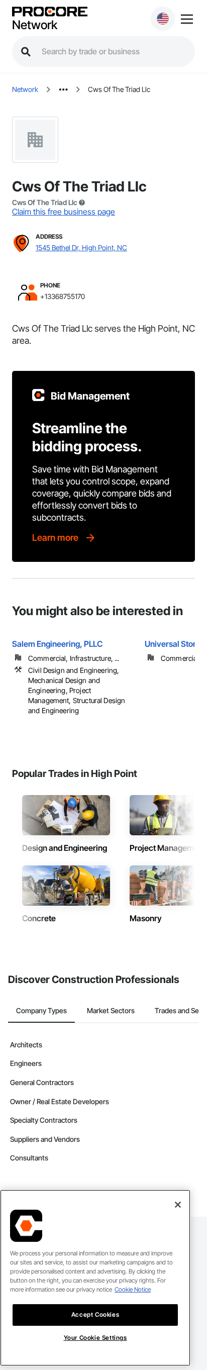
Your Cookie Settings (95, 1337)
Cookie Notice (133, 1289)
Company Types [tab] (41, 1010)
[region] (95, 1278)
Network (34, 25)
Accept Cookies (95, 1314)
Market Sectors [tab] (111, 1010)
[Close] (178, 1205)
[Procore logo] (49, 12)
